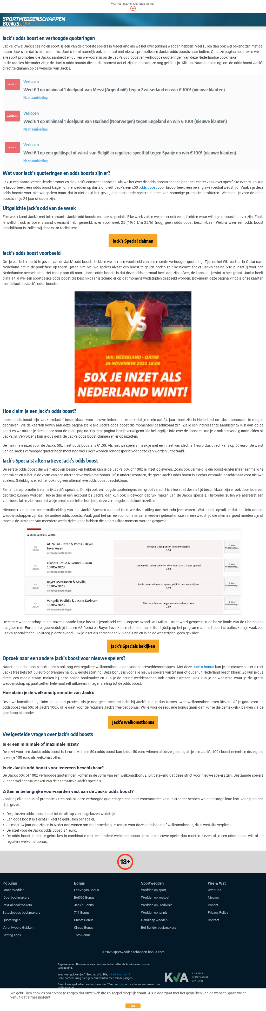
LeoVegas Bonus (86, 890)
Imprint (213, 905)
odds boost (148, 187)
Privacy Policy (218, 912)
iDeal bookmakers (16, 897)
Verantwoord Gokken (18, 927)
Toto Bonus (82, 935)
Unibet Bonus (84, 920)
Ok (133, 1006)
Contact (213, 920)
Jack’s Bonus (84, 905)
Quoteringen (12, 920)
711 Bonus (82, 912)
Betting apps (12, 935)
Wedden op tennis (154, 912)
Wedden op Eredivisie (156, 905)
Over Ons (214, 890)
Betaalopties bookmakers (21, 912)
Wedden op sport (153, 890)
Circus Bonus (84, 927)
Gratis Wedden (13, 890)
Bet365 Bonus (84, 897)
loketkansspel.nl (119, 974)
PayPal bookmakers (18, 905)
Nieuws (213, 897)
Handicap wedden (154, 920)
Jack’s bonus (203, 667)
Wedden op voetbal (155, 897)
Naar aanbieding (35, 97)
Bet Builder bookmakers (158, 927)
